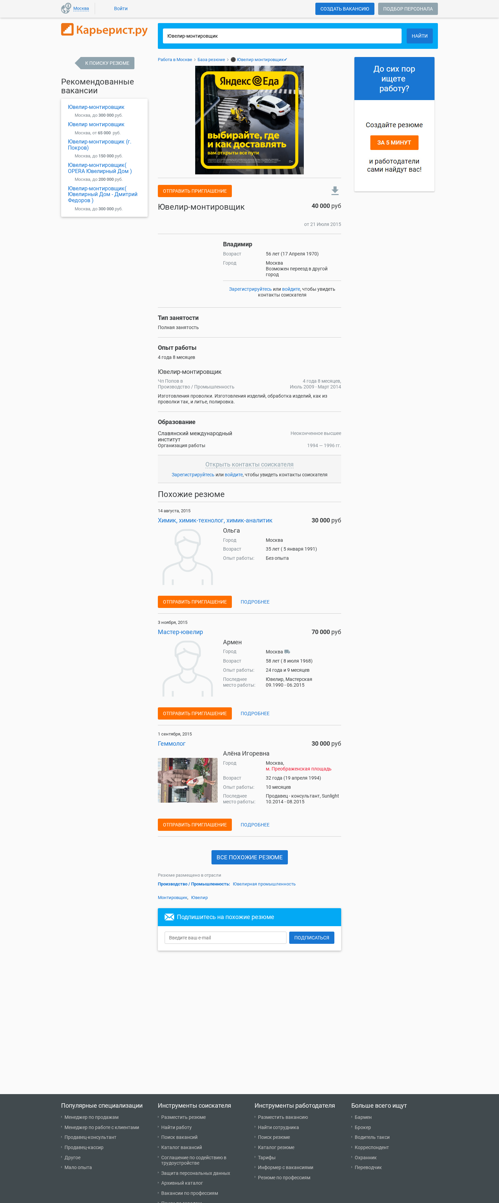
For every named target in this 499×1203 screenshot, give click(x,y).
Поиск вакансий (179, 1137)
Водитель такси (372, 1137)
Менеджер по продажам (91, 1117)
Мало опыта (78, 1167)
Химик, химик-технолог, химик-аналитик (215, 520)
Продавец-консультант (90, 1137)
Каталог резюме (276, 1147)
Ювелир (199, 897)
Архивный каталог (182, 1183)
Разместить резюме (183, 1117)
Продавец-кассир (84, 1147)
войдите (291, 289)
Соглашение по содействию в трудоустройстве (193, 1160)
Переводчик (368, 1167)
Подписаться (311, 937)
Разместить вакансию (283, 1117)
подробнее (255, 602)
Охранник (366, 1157)
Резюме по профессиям (284, 1177)
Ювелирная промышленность (264, 883)
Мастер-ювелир (180, 631)
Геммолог (172, 743)
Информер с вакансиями (285, 1167)
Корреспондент (372, 1147)
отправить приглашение (195, 191)
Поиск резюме (274, 1137)
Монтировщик (172, 897)
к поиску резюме (107, 63)
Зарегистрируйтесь (250, 289)
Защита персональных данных (195, 1173)
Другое (72, 1157)
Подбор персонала (408, 9)
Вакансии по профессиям (189, 1193)
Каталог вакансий (181, 1147)
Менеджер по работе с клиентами (101, 1127)
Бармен (363, 1117)
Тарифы (267, 1157)
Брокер (363, 1127)
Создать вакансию (344, 9)
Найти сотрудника (278, 1127)
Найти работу (176, 1127)
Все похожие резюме (250, 857)
